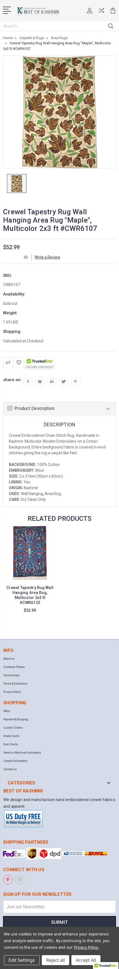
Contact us (10, 769)
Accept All (86, 960)
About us (9, 658)
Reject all (55, 960)
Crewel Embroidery (15, 761)
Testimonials (11, 675)
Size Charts (10, 744)
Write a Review (47, 257)
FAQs (6, 711)
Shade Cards (11, 736)
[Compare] (101, 12)
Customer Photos (14, 667)
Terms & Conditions (15, 683)
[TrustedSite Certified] (40, 363)
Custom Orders (13, 727)
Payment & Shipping (15, 719)
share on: (12, 379)
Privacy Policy (12, 691)
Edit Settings (22, 960)
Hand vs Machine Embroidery (22, 752)
